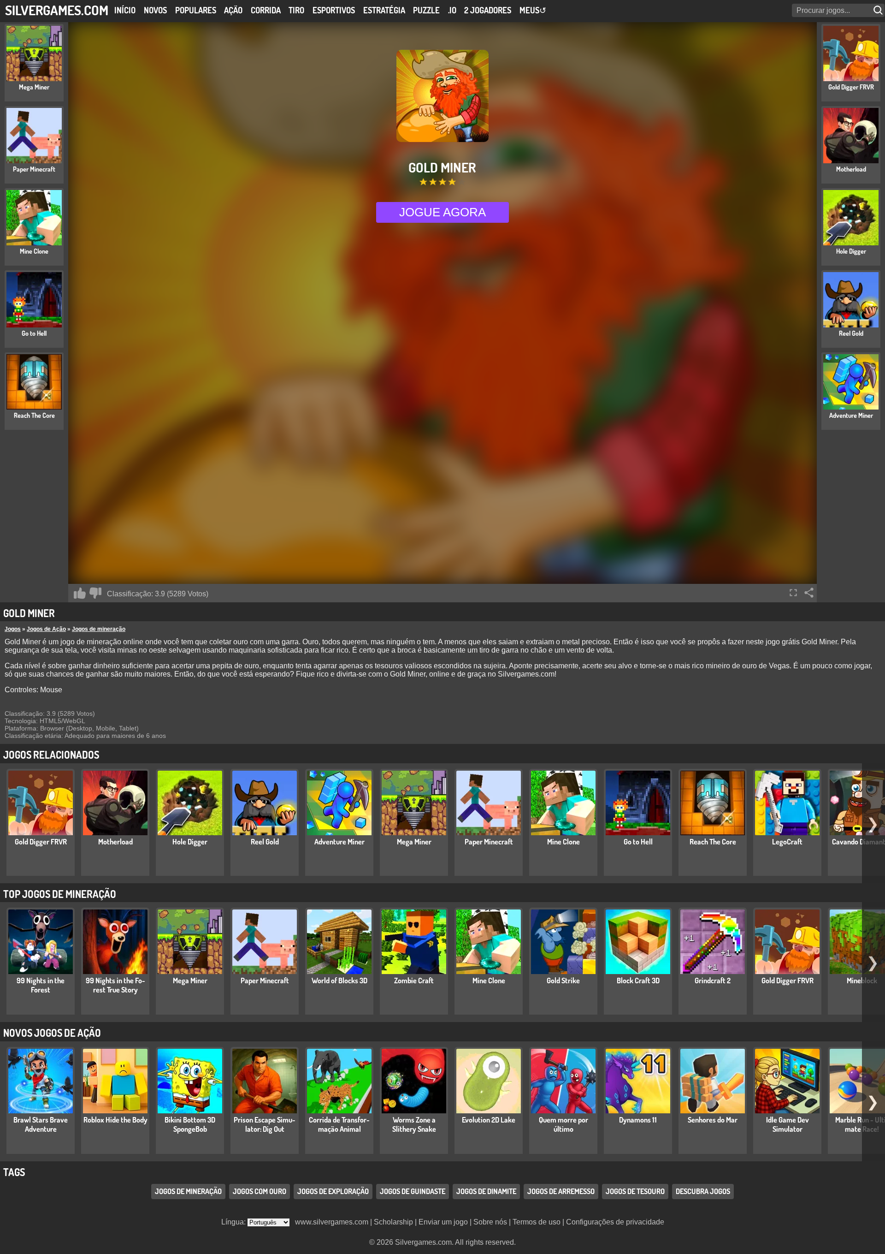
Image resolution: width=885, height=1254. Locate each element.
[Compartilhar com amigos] (809, 593)
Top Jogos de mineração (59, 893)
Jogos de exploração (333, 1191)
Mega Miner (414, 841)
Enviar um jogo (443, 1222)
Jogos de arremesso (561, 1191)
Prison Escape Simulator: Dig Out (264, 1124)
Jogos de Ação (46, 629)
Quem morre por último (563, 1124)
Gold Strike (563, 980)
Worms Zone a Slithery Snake (414, 1124)
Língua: (234, 1222)
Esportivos (334, 10)
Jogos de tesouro (635, 1191)
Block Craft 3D (638, 980)
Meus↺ (532, 10)
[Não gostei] (95, 593)
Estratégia (384, 10)
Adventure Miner (339, 841)
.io (452, 10)
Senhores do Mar (713, 1119)
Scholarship (393, 1222)
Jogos (13, 629)
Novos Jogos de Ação (52, 1032)
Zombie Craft (414, 980)
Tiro (296, 10)
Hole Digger (189, 841)
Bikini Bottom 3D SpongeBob (190, 1124)
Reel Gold (265, 841)
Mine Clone (563, 841)
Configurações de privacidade (615, 1222)
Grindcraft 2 (713, 980)
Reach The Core (713, 841)
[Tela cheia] (793, 593)
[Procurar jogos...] (879, 10)
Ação (233, 10)
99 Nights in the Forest (41, 985)
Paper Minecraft (489, 841)
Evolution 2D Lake (488, 1119)
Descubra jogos (703, 1191)
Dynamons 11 (638, 1119)
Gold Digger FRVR (41, 841)
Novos (155, 10)
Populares (195, 10)
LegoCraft (787, 841)
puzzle (426, 10)
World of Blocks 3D (339, 980)
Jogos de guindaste (412, 1191)
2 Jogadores (487, 10)
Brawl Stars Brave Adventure (40, 1124)
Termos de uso (536, 1222)
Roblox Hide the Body (115, 1119)
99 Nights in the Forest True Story (115, 985)
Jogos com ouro (259, 1191)
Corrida (266, 10)
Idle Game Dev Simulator (787, 1124)
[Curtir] (80, 593)
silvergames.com (56, 9)
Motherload (115, 841)
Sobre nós (490, 1222)
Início (125, 10)
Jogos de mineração (98, 629)
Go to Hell (638, 841)
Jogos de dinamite (486, 1191)
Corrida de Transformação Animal (339, 1124)
